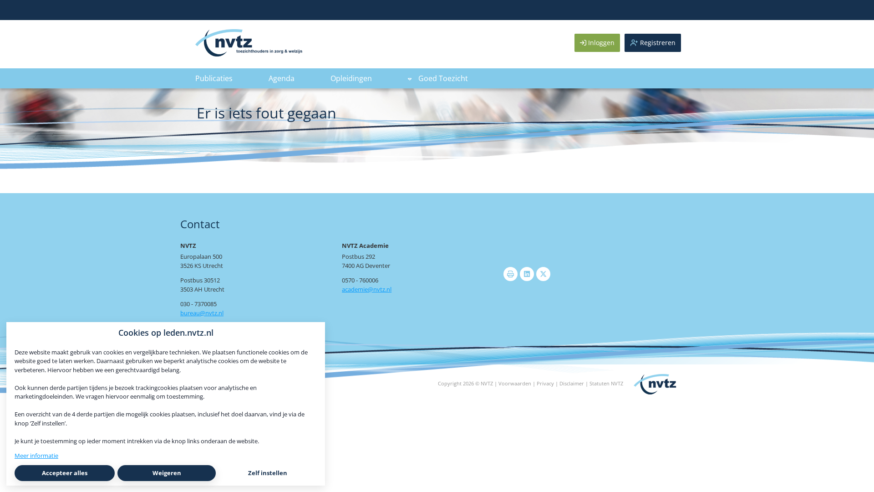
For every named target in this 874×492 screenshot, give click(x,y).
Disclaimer (571, 383)
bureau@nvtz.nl (202, 313)
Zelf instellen (267, 473)
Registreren (657, 42)
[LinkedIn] (527, 274)
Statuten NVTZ (606, 383)
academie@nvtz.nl (366, 289)
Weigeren (166, 473)
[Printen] (510, 274)
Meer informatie (36, 455)
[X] (543, 274)
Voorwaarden (514, 383)
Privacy (545, 383)
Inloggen (600, 42)
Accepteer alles (64, 473)
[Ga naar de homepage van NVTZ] (248, 54)
